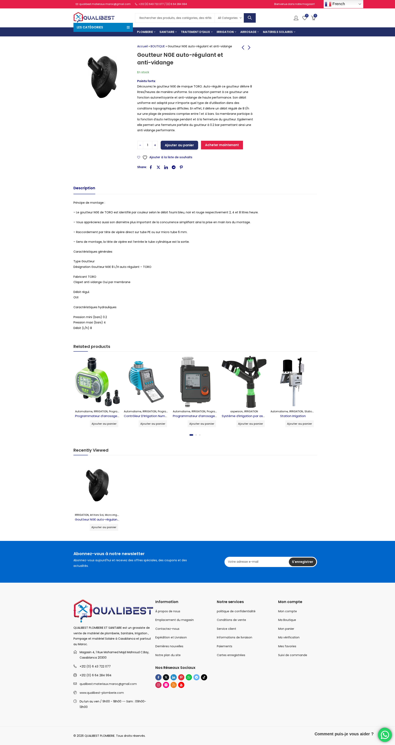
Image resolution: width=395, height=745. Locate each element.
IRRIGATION (101, 411)
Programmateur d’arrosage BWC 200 (103, 416)
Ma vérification (289, 637)
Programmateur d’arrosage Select (199, 416)
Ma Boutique (287, 620)
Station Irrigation (293, 416)
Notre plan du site (168, 655)
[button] (191, 435)
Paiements (224, 646)
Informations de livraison (234, 637)
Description (84, 188)
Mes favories (287, 646)
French (338, 4)
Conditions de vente (231, 620)
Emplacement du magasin (174, 620)
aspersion (236, 411)
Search (250, 18)
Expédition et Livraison (171, 637)
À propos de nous (167, 611)
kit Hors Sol (96, 515)
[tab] (84, 188)
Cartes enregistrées (231, 655)
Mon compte (287, 611)
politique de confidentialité (236, 611)
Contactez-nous (167, 629)
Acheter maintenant (222, 145)
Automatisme (83, 411)
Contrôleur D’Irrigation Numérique (149, 416)
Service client (226, 629)
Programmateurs (120, 411)
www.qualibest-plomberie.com (102, 693)
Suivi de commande (292, 655)
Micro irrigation (114, 515)
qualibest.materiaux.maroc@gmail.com (108, 684)
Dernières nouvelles (169, 646)
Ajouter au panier (179, 145)
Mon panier (286, 629)
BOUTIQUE (158, 46)
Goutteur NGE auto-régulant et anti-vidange (109, 519)
